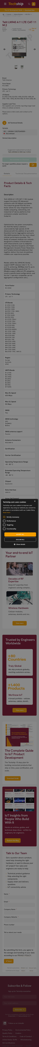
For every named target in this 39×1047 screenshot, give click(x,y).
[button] (19, 544)
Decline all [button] (20, 540)
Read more (6, 512)
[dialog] (19, 523)
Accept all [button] (20, 534)
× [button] (35, 501)
